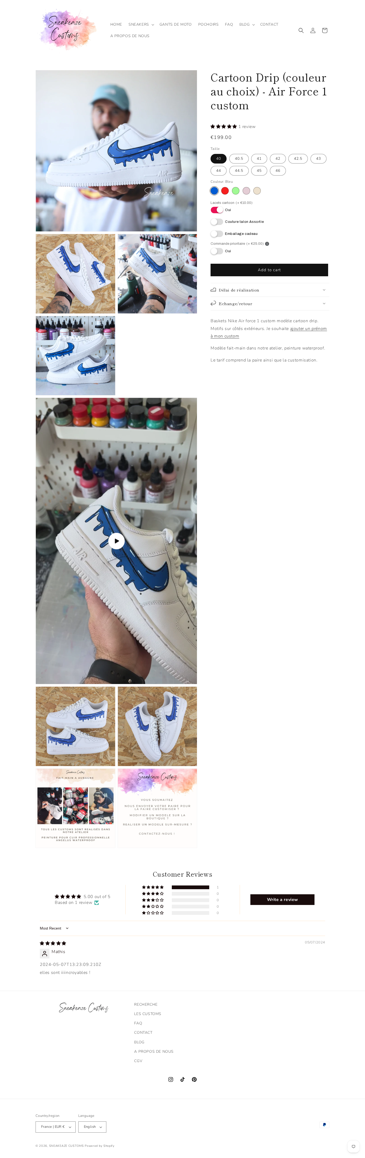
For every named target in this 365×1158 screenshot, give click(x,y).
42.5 (298, 158)
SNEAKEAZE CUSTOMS (66, 1146)
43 (318, 158)
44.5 (239, 170)
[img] (53, 943)
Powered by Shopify (100, 1146)
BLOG (139, 1042)
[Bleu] (214, 190)
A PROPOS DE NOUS (154, 1051)
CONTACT (143, 1032)
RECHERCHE (145, 1004)
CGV (138, 1060)
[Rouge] (225, 190)
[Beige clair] (257, 190)
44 (218, 170)
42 (277, 158)
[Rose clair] (246, 190)
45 (259, 170)
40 (218, 158)
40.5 (239, 158)
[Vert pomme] (235, 190)
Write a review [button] (282, 900)
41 (259, 158)
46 (277, 170)
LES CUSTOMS (147, 1013)
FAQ (138, 1023)
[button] (140, 24)
